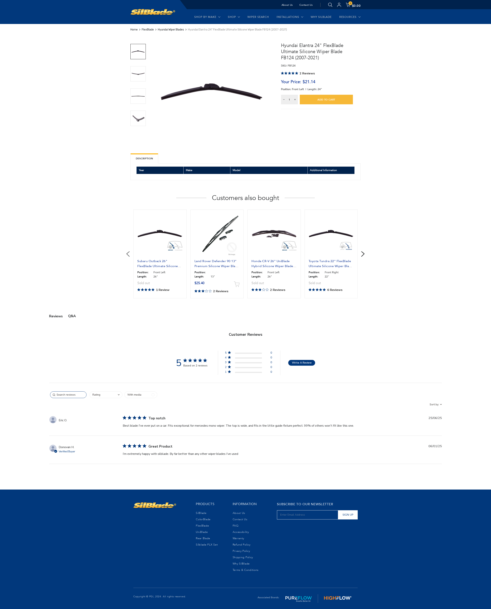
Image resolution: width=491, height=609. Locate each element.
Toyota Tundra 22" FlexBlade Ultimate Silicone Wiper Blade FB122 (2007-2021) (331, 266)
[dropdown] (106, 394)
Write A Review (302, 363)
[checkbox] (140, 394)
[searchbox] (68, 394)
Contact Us (306, 5)
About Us (287, 5)
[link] (248, 372)
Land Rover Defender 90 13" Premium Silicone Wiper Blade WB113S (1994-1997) (216, 266)
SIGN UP (348, 515)
